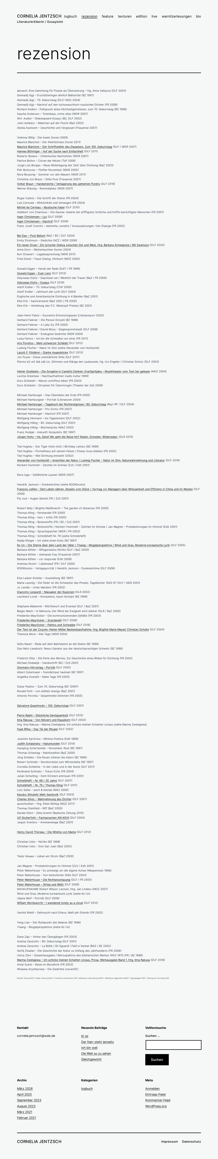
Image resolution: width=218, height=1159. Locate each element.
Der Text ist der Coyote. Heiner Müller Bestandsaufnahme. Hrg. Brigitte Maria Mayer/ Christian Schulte (83, 629)
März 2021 (24, 1112)
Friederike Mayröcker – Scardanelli (39, 620)
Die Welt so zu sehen (96, 1053)
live (154, 16)
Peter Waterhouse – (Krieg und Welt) (40, 884)
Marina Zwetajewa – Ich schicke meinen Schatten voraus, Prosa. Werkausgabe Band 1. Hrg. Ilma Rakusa (83, 960)
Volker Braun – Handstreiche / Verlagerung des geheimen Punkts (58, 184)
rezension (89, 16)
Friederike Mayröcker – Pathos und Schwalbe (46, 625)
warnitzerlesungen (177, 16)
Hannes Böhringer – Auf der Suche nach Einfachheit (50, 151)
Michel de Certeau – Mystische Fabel (41, 207)
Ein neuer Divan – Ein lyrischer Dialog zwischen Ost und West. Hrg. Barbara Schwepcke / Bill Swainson (83, 245)
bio (198, 16)
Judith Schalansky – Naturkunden (38, 743)
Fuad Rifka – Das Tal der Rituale (37, 729)
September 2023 (29, 1100)
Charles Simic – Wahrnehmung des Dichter (44, 799)
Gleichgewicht (91, 1059)
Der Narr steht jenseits (97, 1042)
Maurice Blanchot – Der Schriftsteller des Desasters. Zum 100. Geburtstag (64, 146)
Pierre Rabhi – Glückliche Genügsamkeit (42, 715)
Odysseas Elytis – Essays (33, 282)
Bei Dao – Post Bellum (31, 235)
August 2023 (26, 1106)
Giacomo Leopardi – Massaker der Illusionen (45, 592)
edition (141, 16)
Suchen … (152, 1036)
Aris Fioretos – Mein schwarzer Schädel (43, 343)
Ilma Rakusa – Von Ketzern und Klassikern (43, 720)
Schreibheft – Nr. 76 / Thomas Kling (40, 785)
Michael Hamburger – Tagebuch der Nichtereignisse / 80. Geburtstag (61, 404)
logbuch (70, 16)
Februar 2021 (26, 1117)
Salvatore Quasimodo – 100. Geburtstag (43, 705)
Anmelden (152, 1088)
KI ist (84, 1036)
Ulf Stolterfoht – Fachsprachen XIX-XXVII (43, 817)
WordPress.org (156, 1106)
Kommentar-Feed (157, 1100)
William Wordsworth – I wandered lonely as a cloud (50, 903)
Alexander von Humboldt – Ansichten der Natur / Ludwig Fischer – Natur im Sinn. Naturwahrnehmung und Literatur (91, 460)
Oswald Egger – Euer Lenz (34, 273)
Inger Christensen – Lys (32, 216)
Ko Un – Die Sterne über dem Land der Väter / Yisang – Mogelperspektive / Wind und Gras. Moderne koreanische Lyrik (93, 545)
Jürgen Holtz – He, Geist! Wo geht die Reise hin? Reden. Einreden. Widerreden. (67, 436)
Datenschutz (191, 1141)
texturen (125, 16)
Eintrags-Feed (155, 1094)
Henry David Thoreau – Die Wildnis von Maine (46, 832)
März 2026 (25, 1088)
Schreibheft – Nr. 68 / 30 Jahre (37, 780)
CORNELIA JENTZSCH (39, 16)
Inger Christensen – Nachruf (35, 221)
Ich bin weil (89, 1047)
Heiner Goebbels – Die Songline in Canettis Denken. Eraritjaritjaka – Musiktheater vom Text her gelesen (83, 371)
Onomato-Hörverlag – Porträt (36, 667)
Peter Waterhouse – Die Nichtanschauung (43, 879)
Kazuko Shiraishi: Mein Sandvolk (38, 794)
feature (107, 16)
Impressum (169, 1141)
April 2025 (24, 1094)
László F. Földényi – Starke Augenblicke (42, 352)
